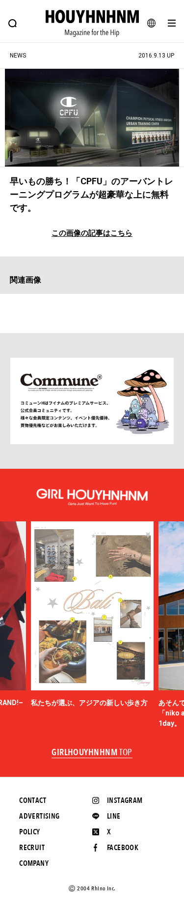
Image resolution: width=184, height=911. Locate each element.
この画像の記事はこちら (92, 233)
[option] (92, 614)
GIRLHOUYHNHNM (92, 752)
